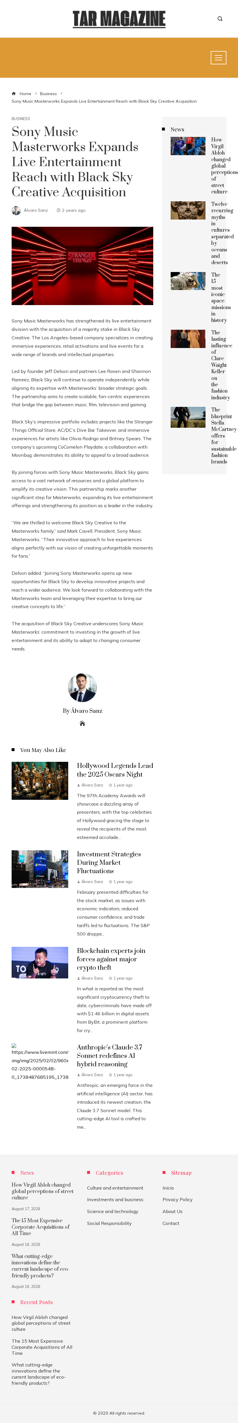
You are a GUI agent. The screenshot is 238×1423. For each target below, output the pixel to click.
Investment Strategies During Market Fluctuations (109, 862)
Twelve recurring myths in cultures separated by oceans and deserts (222, 233)
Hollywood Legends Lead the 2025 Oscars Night (115, 770)
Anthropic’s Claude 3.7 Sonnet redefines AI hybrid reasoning (109, 1056)
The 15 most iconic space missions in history (221, 298)
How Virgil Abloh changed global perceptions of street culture (224, 166)
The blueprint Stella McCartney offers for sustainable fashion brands (224, 436)
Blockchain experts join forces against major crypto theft (111, 959)
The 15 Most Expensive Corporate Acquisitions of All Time (40, 1227)
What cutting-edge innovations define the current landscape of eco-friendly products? (41, 1266)
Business (21, 119)
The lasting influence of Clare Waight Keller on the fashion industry (221, 365)
